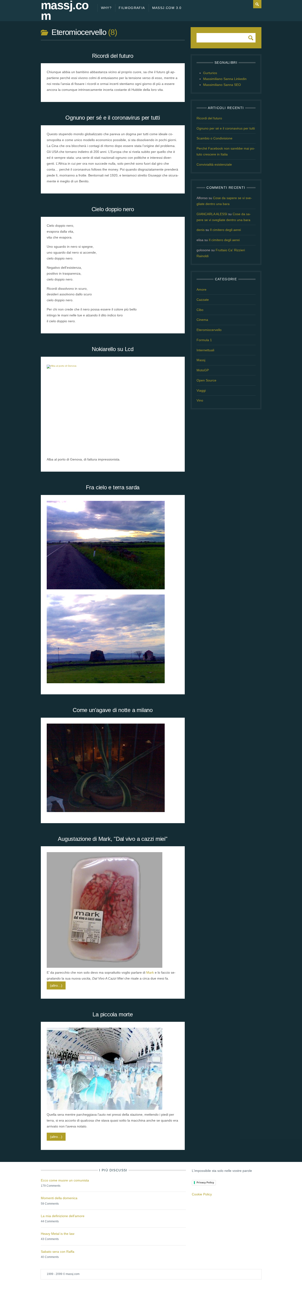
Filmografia (132, 8)
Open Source (206, 380)
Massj (201, 360)
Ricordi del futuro (112, 56)
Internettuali (205, 350)
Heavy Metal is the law (57, 1234)
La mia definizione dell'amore (62, 1216)
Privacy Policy (205, 1182)
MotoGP (203, 370)
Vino (200, 400)
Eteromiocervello (209, 330)
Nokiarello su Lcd (113, 349)
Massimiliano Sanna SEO (222, 85)
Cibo (200, 310)
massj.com (65, 10)
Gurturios (210, 73)
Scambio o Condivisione (214, 138)
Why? (106, 8)
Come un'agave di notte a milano (113, 710)
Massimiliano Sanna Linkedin (225, 79)
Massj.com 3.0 (167, 8)
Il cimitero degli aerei (225, 230)
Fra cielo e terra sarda (113, 487)
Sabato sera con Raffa (57, 1251)
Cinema (202, 320)
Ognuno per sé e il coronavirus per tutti (112, 117)
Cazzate (203, 300)
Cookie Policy (202, 1194)
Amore (201, 289)
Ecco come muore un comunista (65, 1180)
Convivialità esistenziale (214, 164)
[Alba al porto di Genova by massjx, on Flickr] (106, 365)
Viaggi (201, 390)
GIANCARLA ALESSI (212, 214)
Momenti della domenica (59, 1198)
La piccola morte (112, 1014)
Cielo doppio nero (113, 209)
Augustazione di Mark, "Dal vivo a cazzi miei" (112, 839)
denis (201, 230)
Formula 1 (204, 340)
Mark (150, 972)
